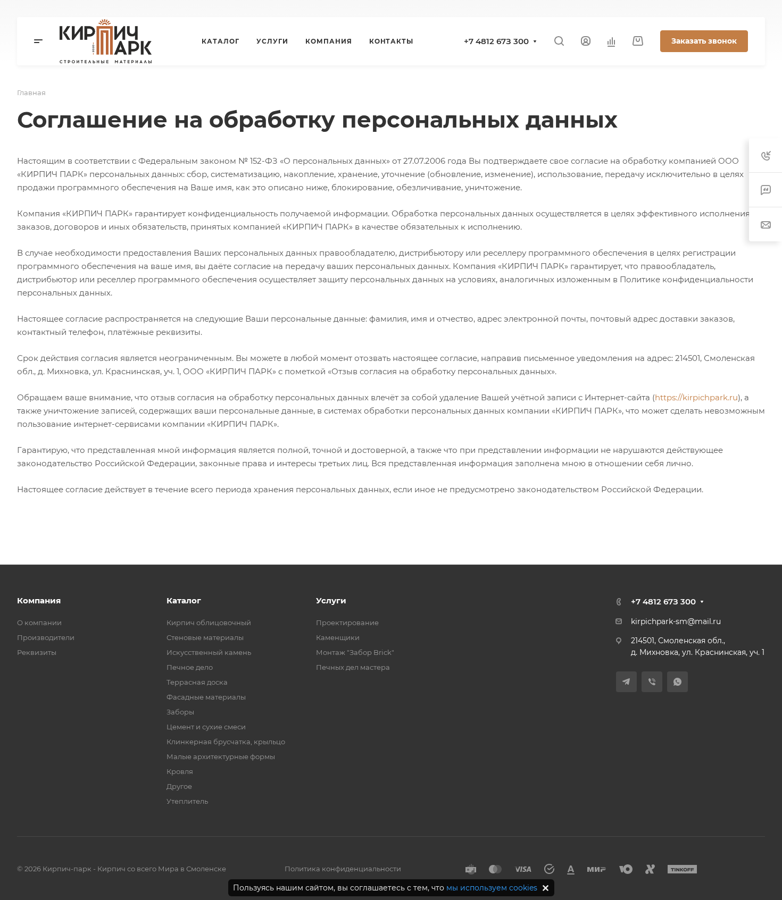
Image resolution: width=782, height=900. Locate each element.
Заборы (180, 712)
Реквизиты (36, 652)
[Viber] (652, 681)
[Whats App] (677, 681)
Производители (45, 637)
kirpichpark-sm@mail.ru (676, 621)
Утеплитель (187, 801)
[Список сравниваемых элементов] (611, 41)
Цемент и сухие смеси (206, 726)
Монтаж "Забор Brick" (355, 652)
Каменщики (338, 637)
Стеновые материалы (205, 637)
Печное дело (190, 667)
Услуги (331, 600)
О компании (39, 622)
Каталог (184, 600)
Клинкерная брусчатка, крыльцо (226, 741)
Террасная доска (197, 682)
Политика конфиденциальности (343, 868)
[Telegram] (626, 681)
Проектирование (347, 622)
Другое (179, 786)
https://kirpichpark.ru (696, 397)
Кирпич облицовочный (209, 622)
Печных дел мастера (353, 667)
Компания (39, 600)
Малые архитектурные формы (221, 756)
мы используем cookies (491, 888)
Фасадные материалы (206, 697)
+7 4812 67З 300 (496, 41)
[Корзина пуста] (637, 41)
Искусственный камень (209, 652)
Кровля (180, 771)
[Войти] (585, 41)
